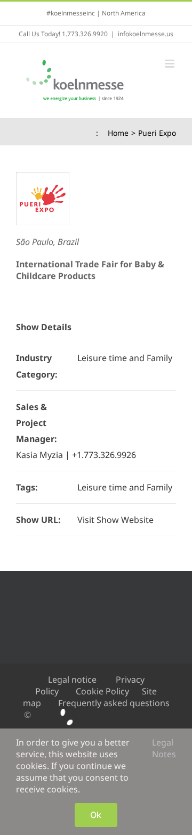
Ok (95, 814)
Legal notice (72, 679)
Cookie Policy (102, 691)
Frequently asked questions (114, 703)
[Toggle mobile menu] (170, 63)
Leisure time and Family (124, 358)
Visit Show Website (115, 520)
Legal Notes (164, 748)
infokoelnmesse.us (145, 33)
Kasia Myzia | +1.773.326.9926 (76, 455)
